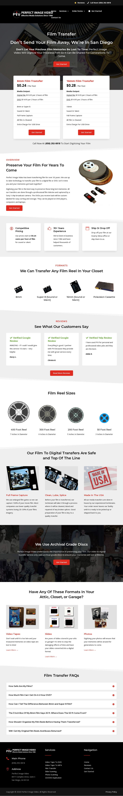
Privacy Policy (111, 792)
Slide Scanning (51, 771)
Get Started (96, 11)
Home (53, 11)
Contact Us (56, 18)
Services (63, 11)
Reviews (81, 3)
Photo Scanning (51, 774)
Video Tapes (13, 634)
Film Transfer (50, 768)
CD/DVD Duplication (53, 777)
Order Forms (77, 11)
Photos (88, 634)
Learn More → (12, 650)
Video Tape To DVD (53, 762)
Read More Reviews (61, 373)
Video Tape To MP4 (53, 765)
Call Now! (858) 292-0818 (100, 3)
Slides (48, 634)
